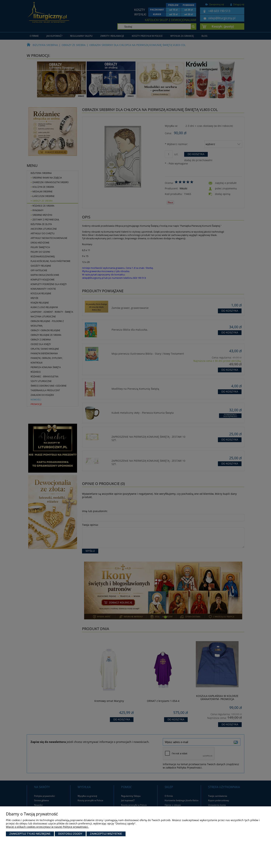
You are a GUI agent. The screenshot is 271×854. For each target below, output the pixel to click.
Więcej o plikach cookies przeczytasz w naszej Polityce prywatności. (47, 827)
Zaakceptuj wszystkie (106, 833)
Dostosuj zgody (70, 833)
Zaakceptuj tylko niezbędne (30, 833)
